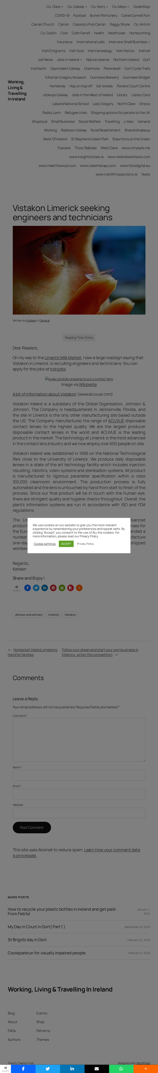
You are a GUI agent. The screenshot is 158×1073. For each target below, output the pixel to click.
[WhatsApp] (121, 1069)
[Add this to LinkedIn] (72, 1069)
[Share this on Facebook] (23, 1069)
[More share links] (146, 1069)
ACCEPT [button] (66, 544)
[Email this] (97, 1069)
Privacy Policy (85, 544)
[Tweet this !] (48, 1069)
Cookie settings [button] (45, 544)
